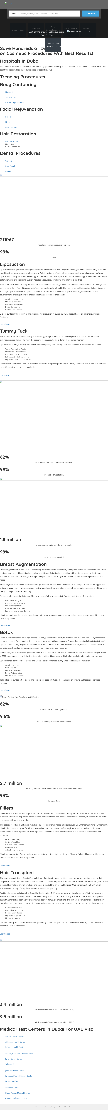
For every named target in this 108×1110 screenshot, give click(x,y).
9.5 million (11, 1016)
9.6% (5, 716)
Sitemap (38, 1107)
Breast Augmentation (14, 102)
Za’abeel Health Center (15, 1047)
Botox (8, 117)
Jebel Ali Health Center (14, 1070)
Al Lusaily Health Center (15, 1042)
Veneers (8, 161)
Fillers (7, 122)
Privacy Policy (50, 1107)
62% (4, 704)
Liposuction (10, 92)
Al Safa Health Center (14, 1036)
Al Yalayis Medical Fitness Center (19, 1053)
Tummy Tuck (10, 97)
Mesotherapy (11, 127)
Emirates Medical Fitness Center (19, 1076)
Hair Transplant (11, 141)
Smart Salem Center (13, 1059)
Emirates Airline (11, 1081)
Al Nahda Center (12, 1087)
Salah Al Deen (11, 1064)
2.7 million (11, 783)
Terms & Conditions (66, 1107)
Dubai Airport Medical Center (17, 1093)
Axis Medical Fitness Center (17, 1098)
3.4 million (11, 1004)
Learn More (5, 324)
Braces (8, 171)
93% (4, 795)
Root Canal (10, 166)
